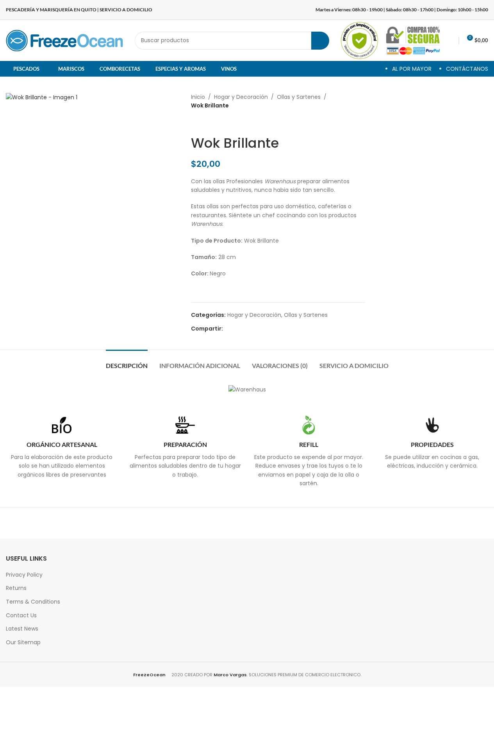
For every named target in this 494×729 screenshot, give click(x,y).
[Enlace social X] (237, 328)
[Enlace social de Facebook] (227, 328)
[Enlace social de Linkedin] (255, 328)
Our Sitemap (23, 642)
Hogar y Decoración (241, 97)
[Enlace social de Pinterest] (246, 328)
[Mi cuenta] (451, 40)
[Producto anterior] (195, 122)
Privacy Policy (24, 575)
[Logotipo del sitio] (64, 40)
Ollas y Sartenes (299, 97)
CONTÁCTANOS (467, 69)
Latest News (22, 629)
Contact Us (21, 615)
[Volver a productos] (205, 122)
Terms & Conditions (33, 602)
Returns (16, 588)
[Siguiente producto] (214, 122)
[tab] (127, 361)
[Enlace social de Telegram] (265, 328)
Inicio (198, 97)
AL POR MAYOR (412, 69)
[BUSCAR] (320, 41)
